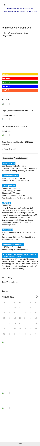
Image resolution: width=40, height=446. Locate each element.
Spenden (5, 428)
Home (4, 20)
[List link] (20, 363)
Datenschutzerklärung (10, 436)
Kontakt (4, 440)
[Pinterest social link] (20, 1)
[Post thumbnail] (6, 106)
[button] (35, 42)
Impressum (6, 432)
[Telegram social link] (25, 1)
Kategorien (27, 20)
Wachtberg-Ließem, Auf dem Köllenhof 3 (17, 198)
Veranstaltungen (14, 20)
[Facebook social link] (15, 1)
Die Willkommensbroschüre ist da (14, 126)
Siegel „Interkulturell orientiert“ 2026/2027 (17, 111)
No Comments (22, 404)
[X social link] (17, 1)
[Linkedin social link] (22, 1)
